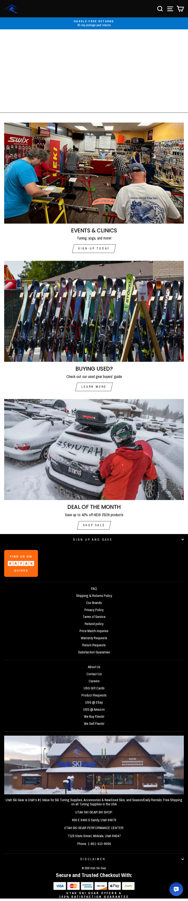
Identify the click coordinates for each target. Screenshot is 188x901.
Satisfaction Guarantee (94, 652)
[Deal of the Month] (94, 449)
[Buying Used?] (94, 311)
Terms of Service (94, 616)
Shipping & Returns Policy (94, 595)
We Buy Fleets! (94, 716)
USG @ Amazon (94, 709)
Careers (94, 681)
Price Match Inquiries (94, 630)
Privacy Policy (94, 609)
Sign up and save (92, 539)
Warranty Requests (94, 638)
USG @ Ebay (94, 702)
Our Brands (94, 602)
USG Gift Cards (94, 688)
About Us (94, 666)
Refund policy (94, 623)
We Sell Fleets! (94, 723)
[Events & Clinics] (94, 173)
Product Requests (94, 695)
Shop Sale (94, 525)
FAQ (94, 588)
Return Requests (94, 645)
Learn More (94, 387)
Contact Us (94, 674)
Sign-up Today (94, 249)
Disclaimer (93, 859)
